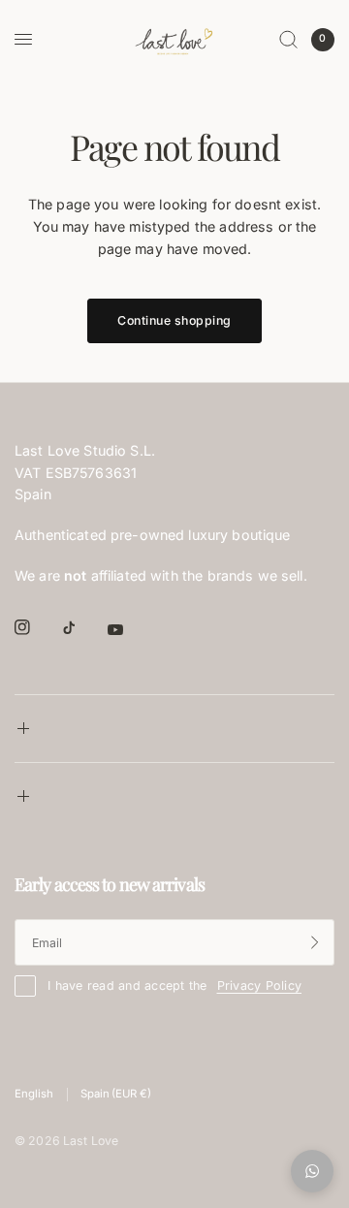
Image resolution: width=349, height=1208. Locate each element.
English (34, 1093)
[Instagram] (36, 627)
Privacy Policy (259, 985)
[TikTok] (82, 627)
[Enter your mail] (315, 942)
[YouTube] (129, 629)
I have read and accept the (174, 985)
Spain (115, 1093)
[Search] (288, 39)
